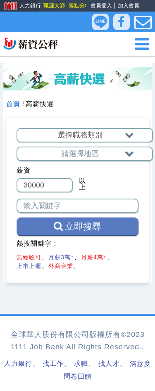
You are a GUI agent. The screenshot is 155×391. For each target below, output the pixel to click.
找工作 (53, 363)
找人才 (108, 363)
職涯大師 (53, 5)
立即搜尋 (83, 226)
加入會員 (128, 5)
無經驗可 (29, 257)
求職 (81, 363)
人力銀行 (19, 6)
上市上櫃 (29, 266)
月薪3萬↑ (61, 257)
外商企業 (60, 266)
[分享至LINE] (100, 22)
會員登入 (101, 5)
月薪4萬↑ (94, 257)
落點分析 (79, 5)
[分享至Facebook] (121, 22)
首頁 (13, 103)
